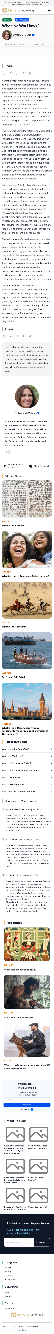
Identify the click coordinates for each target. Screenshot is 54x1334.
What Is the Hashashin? (15, 626)
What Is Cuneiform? (13, 525)
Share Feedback (41, 466)
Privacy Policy (7, 1330)
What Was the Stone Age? (18, 1017)
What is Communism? (37, 1207)
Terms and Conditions (22, 1330)
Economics (10, 1279)
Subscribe (27, 1105)
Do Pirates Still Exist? (13, 677)
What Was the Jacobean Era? (20, 969)
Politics (6, 724)
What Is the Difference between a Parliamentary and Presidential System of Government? (25, 730)
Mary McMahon (23, 35)
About (7, 1292)
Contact (8, 1296)
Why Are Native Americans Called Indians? (25, 576)
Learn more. (38, 4)
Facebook (9, 1308)
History (6, 521)
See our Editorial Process (15, 466)
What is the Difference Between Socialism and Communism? (14, 1180)
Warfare (7, 673)
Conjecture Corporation (28, 1326)
